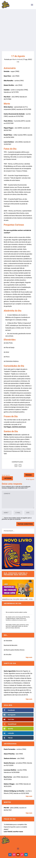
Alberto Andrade (17, 59)
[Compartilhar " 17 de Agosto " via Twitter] (20, 465)
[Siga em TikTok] (22, 854)
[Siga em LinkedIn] (26, 854)
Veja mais (29, 657)
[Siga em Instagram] (14, 854)
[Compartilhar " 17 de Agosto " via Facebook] (16, 465)
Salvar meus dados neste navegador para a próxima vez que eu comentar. (17, 518)
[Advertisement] (18, 28)
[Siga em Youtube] (18, 854)
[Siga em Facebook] (10, 854)
